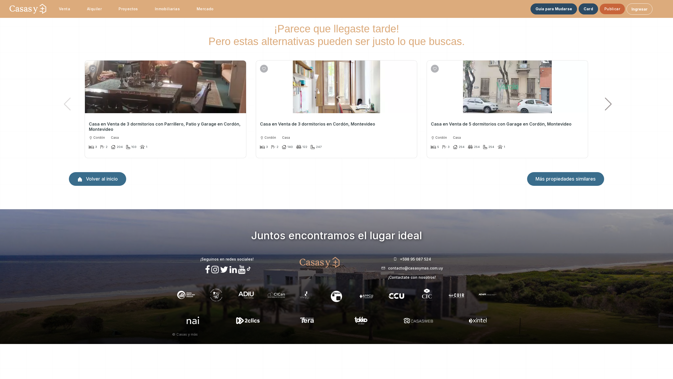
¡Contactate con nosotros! (412, 277)
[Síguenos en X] (224, 269)
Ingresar (639, 9)
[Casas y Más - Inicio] (27, 9)
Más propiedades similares (566, 179)
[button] (608, 104)
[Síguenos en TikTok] (249, 268)
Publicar (612, 9)
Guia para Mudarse (554, 9)
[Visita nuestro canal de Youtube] (242, 269)
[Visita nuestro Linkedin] (233, 269)
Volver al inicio (101, 179)
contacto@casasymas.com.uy (415, 268)
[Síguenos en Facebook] (207, 269)
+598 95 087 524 (415, 259)
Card (588, 9)
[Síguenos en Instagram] (215, 269)
